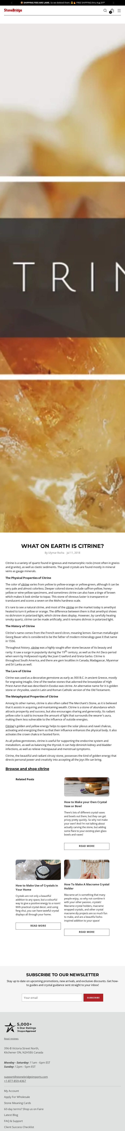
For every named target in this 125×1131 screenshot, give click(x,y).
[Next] (113, 3)
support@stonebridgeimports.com (26, 1077)
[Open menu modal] (119, 10)
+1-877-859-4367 (15, 1081)
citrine (25, 584)
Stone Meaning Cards (17, 1103)
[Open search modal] (105, 10)
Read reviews (11, 1038)
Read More (87, 846)
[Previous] (11, 3)
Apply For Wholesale (17, 1097)
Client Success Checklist (19, 1127)
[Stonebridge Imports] (13, 10)
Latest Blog (11, 1115)
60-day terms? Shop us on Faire (24, 1109)
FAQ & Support (13, 1121)
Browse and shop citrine (27, 769)
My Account (11, 1091)
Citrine (10, 726)
